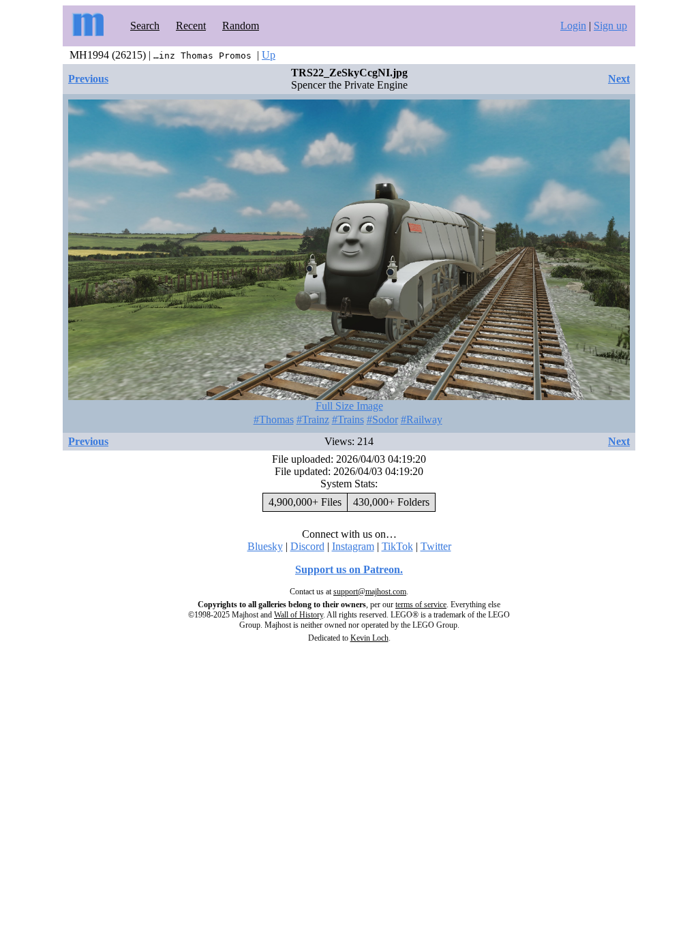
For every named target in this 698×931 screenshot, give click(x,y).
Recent (191, 25)
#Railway (421, 419)
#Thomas (274, 419)
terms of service (420, 604)
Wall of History (298, 615)
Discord (307, 546)
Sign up (610, 25)
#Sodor (382, 419)
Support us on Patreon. (349, 569)
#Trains (348, 419)
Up (268, 55)
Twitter (436, 546)
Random (240, 25)
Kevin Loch (369, 638)
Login (573, 25)
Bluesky (265, 546)
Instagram (353, 546)
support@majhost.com (369, 591)
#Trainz (313, 419)
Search (145, 25)
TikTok (397, 546)
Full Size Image (349, 406)
